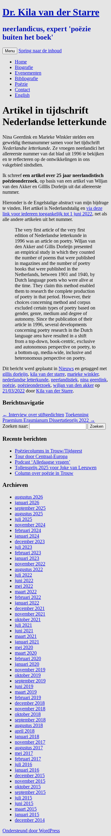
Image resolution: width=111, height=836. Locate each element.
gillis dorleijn (15, 374)
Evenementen (28, 73)
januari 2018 (27, 736)
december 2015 (30, 775)
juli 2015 (23, 797)
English (22, 95)
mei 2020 (24, 647)
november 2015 (30, 781)
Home (21, 61)
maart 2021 (26, 636)
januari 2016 (27, 770)
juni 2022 (24, 580)
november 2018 (30, 708)
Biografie (24, 67)
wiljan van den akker (73, 385)
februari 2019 (28, 697)
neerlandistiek (64, 379)
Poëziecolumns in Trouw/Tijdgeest (48, 450)
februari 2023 (28, 552)
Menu (10, 51)
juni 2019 (24, 686)
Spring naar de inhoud (40, 50)
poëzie (8, 385)
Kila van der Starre (54, 390)
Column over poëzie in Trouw (44, 473)
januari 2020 (27, 664)
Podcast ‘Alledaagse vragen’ (42, 462)
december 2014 (30, 820)
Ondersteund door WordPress (31, 830)
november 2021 (30, 614)
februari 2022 (28, 597)
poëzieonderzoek (34, 385)
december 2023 (30, 541)
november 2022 (30, 563)
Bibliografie (26, 78)
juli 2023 (23, 547)
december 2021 (30, 608)
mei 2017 (24, 753)
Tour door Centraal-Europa (41, 456)
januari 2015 (27, 814)
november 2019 (30, 669)
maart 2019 (26, 692)
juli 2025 (23, 519)
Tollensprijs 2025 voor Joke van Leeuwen (56, 467)
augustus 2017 (29, 747)
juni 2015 (24, 803)
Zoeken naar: (15, 426)
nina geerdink (93, 379)
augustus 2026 (29, 497)
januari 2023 (27, 558)
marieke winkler (82, 374)
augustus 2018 (29, 725)
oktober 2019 (28, 675)
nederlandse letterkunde (25, 379)
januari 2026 (27, 502)
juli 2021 (23, 625)
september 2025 (30, 508)
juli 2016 (23, 764)
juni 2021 (24, 630)
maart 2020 (26, 653)
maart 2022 (26, 591)
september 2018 (30, 719)
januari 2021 (27, 641)
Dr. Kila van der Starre (50, 12)
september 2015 (30, 792)
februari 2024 (28, 530)
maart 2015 (26, 809)
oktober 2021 (28, 619)
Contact (22, 89)
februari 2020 (28, 658)
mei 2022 (24, 586)
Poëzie (21, 84)
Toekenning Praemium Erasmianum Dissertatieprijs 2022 (48, 417)
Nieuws (66, 368)
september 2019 (30, 680)
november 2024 (30, 524)
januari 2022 (27, 602)
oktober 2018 (28, 714)
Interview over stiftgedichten (33, 414)
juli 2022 (23, 575)
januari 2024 (27, 536)
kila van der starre (47, 374)
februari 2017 (28, 758)
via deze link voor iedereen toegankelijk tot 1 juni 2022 (52, 211)
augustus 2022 (29, 569)
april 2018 (25, 731)
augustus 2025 (29, 513)
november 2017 (30, 742)
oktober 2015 (28, 786)
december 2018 (30, 703)
